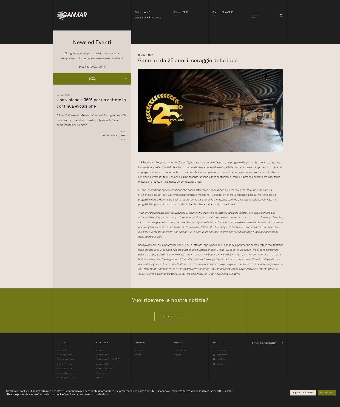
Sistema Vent (102, 354)
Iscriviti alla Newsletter (263, 342)
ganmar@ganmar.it (66, 373)
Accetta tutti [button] (326, 392)
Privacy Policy (180, 350)
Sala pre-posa (102, 373)
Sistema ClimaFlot (105, 368)
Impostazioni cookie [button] (303, 392)
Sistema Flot (102, 364)
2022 (92, 78)
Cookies (177, 354)
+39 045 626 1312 (66, 368)
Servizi (99, 378)
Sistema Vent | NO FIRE (107, 359)
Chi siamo (100, 350)
